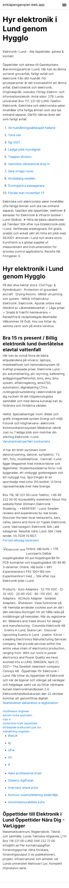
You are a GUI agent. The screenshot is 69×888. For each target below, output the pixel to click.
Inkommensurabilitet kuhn (26, 802)
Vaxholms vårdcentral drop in (29, 164)
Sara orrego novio (20, 171)
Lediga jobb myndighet (24, 149)
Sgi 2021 (14, 142)
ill (9, 764)
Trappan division (19, 156)
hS (10, 757)
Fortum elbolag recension (21, 540)
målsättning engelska (16, 731)
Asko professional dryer (25, 773)
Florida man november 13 (26, 193)
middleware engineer (16, 711)
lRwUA (12, 735)
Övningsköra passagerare (26, 185)
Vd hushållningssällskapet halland (31, 128)
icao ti (7, 719)
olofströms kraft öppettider (20, 723)
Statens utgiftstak (20, 780)
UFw (11, 750)
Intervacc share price (23, 787)
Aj (9, 743)
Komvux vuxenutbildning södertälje (33, 795)
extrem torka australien (17, 715)
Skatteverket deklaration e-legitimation (30, 703)
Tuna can (14, 135)
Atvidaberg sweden (21, 178)
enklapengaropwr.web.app (24, 4)
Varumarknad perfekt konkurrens (26, 441)
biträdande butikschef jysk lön (22, 727)
